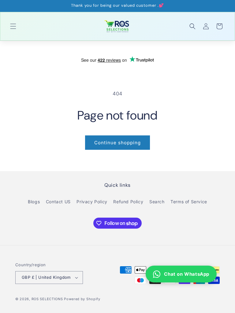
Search (157, 201)
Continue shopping (117, 142)
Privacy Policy (91, 201)
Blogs (34, 201)
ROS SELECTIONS (47, 299)
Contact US (58, 201)
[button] (13, 26)
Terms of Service (188, 201)
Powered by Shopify (82, 299)
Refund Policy (128, 201)
